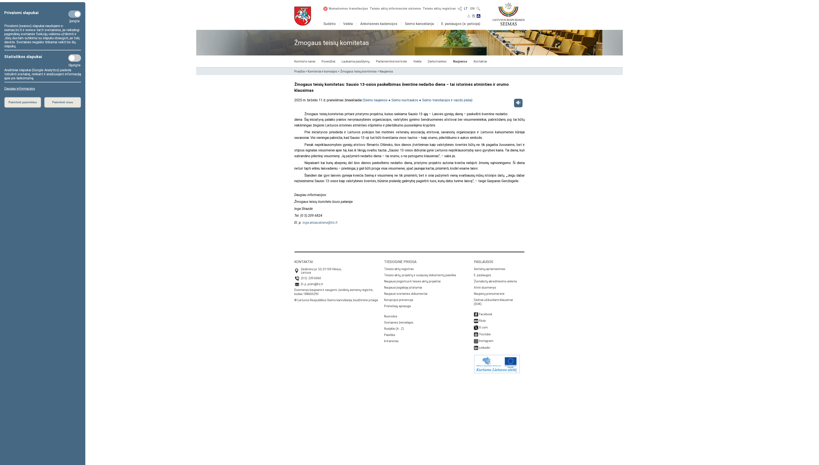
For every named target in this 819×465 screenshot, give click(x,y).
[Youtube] (476, 334)
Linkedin (484, 347)
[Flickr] (476, 321)
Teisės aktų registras (439, 8)
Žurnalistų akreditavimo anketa (495, 281)
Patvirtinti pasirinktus (23, 102)
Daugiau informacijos (19, 89)
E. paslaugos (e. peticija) (460, 24)
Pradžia (299, 71)
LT (466, 8)
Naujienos (460, 61)
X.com (483, 327)
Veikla (348, 24)
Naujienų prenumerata (489, 293)
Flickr (482, 321)
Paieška (389, 335)
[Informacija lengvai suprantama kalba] (478, 16)
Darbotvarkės (437, 61)
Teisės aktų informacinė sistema (395, 8)
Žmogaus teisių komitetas (358, 71)
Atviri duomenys (485, 287)
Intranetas (391, 341)
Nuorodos (390, 316)
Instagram (486, 341)
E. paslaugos (482, 275)
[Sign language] (473, 16)
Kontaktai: (304, 262)
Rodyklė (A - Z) (394, 328)
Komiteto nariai (304, 61)
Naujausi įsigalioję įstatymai (403, 287)
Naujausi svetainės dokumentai (405, 293)
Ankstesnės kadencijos (378, 24)
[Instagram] (476, 341)
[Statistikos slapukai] (74, 58)
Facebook (485, 314)
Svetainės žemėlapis (398, 322)
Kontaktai (480, 61)
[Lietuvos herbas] (302, 16)
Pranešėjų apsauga (397, 306)
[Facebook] (476, 314)
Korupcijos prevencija (398, 300)
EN (472, 8)
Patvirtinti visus (62, 102)
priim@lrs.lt (315, 284)
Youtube (485, 334)
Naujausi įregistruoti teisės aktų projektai (412, 281)
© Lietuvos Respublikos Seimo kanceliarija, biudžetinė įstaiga (336, 300)
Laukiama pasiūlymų (356, 61)
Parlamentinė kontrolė (391, 61)
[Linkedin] (476, 347)
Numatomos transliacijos (348, 8)
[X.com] (476, 327)
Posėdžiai (328, 61)
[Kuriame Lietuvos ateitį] (497, 372)
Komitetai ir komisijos (322, 71)
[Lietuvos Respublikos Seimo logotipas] (508, 14)
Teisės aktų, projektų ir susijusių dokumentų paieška (420, 275)
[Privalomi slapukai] (74, 14)
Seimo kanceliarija (419, 24)
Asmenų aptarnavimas (489, 269)
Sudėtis (329, 24)
